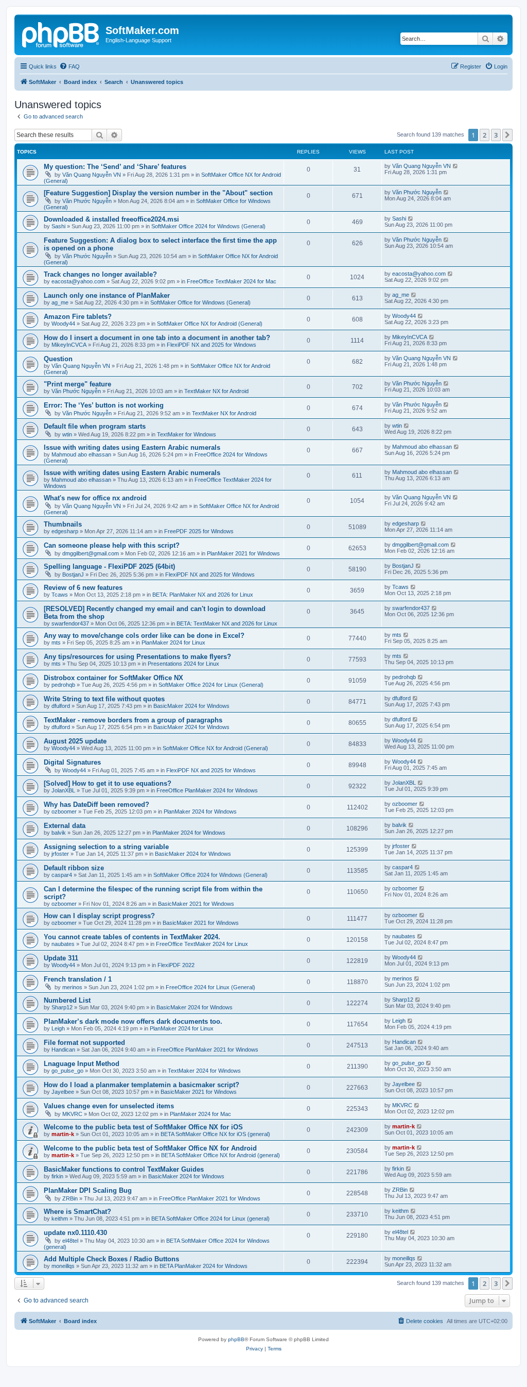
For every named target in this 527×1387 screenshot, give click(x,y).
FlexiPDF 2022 (176, 965)
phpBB (236, 1339)
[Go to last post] (455, 166)
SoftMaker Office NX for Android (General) (209, 323)
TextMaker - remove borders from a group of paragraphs (133, 720)
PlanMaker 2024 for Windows (200, 811)
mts (56, 642)
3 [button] (496, 135)
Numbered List (67, 1000)
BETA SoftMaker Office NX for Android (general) (220, 1155)
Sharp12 (62, 1007)
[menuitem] (69, 66)
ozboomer (64, 811)
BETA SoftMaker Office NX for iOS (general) (215, 1134)
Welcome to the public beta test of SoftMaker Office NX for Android (150, 1148)
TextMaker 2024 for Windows (204, 1071)
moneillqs (63, 1266)
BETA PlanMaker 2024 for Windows (204, 1266)
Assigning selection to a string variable (106, 847)
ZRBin (70, 1198)
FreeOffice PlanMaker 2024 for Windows (207, 790)
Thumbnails (63, 524)
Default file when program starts (95, 426)
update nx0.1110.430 (75, 1233)
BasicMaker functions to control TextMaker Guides (124, 1169)
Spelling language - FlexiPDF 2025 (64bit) (109, 566)
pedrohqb (63, 685)
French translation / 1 (78, 979)
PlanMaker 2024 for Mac (200, 1114)
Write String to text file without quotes (104, 699)
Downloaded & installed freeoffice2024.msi (111, 219)
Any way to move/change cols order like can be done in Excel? (144, 635)
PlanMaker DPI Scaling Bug (88, 1190)
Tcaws (59, 594)
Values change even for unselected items (109, 1106)
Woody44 (63, 323)
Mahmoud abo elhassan (81, 454)
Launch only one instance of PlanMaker (107, 295)
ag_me (59, 302)
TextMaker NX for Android (216, 391)
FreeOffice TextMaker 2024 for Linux (202, 944)
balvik (58, 833)
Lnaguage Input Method (81, 1064)
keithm (59, 1218)
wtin (67, 434)
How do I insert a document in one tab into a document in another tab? (157, 338)
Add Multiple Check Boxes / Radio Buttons (111, 1259)
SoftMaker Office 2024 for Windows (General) (208, 226)
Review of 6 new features (83, 587)
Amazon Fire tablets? (78, 316)
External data (64, 826)
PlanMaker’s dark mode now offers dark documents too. (133, 1021)
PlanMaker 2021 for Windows (243, 553)
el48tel (70, 1241)
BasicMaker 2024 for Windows (191, 706)
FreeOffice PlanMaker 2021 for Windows (207, 1049)
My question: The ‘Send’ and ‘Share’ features (115, 167)
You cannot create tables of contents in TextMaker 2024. (132, 937)
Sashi (58, 226)
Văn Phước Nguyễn (87, 201)
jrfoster (60, 854)
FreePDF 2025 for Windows (199, 531)
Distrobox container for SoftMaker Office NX (113, 678)
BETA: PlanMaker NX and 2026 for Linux (202, 594)
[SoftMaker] (61, 33)
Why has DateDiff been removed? (96, 804)
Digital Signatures (72, 762)
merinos (72, 987)
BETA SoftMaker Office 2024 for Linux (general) (210, 1218)
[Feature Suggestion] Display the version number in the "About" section (158, 193)
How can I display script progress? (99, 916)
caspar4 (61, 875)
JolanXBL (63, 790)
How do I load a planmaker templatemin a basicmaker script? (141, 1085)
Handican (63, 1049)
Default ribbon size (74, 868)
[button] (507, 135)
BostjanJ (73, 574)
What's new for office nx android (95, 498)
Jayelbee (62, 1092)
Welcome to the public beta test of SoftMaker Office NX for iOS (143, 1127)
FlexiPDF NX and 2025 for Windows (211, 345)
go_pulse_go (67, 1071)
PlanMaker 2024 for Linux (173, 642)
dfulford (60, 706)
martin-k (62, 1134)
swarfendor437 (70, 623)
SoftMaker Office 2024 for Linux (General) (211, 685)
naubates (63, 944)
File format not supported (84, 1042)
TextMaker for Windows (186, 434)
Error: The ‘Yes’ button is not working (104, 405)
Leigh (58, 1028)
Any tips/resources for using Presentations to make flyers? (137, 657)
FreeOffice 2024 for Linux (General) (210, 987)
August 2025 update (75, 741)
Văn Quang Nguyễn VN (91, 175)
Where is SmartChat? (77, 1211)
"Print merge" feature (77, 384)
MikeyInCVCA (68, 345)
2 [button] (484, 135)
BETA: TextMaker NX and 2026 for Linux (227, 623)
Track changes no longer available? (100, 274)
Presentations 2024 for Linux (183, 664)
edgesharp (64, 531)
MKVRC (72, 1114)
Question (58, 359)
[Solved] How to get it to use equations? (107, 783)
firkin (57, 1176)
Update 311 (61, 958)
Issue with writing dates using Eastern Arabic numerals (132, 447)
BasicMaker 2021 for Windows (196, 904)
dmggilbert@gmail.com (90, 553)
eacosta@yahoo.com (78, 281)
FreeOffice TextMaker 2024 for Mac (231, 281)
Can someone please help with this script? (112, 545)
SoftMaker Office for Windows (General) (200, 302)
